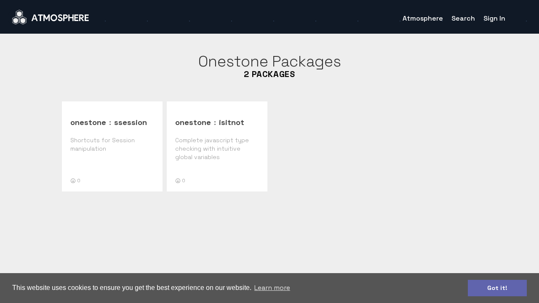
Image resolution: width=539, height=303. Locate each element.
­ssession (130, 122)
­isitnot (231, 122)
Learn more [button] (272, 287)
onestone (88, 122)
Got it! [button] (497, 288)
